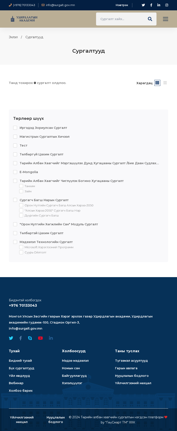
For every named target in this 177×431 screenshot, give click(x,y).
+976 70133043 (23, 305)
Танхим (29, 186)
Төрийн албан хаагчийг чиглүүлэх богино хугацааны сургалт (71, 181)
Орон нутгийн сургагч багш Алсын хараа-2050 (58, 205)
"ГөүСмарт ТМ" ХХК (120, 422)
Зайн (28, 191)
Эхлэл (13, 37)
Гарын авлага (126, 368)
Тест (23, 145)
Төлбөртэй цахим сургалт (41, 233)
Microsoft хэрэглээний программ (48, 247)
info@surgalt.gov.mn (25, 328)
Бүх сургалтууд (21, 368)
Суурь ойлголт (35, 252)
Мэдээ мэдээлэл (75, 361)
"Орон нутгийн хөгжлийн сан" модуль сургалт (58, 224)
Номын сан (71, 368)
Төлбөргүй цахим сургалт (41, 154)
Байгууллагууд (74, 376)
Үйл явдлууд (19, 376)
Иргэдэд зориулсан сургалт (43, 128)
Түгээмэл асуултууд (131, 361)
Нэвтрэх (122, 5)
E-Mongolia (28, 172)
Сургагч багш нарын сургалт (44, 200)
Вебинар (16, 383)
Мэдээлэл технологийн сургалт (46, 242)
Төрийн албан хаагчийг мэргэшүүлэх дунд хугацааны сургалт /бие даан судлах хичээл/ (84, 163)
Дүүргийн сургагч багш (41, 215)
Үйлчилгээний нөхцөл (133, 383)
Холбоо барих (21, 391)
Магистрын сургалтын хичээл (44, 137)
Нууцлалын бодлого (132, 376)
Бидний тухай (20, 361)
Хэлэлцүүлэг (72, 383)
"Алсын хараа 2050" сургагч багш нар (52, 210)
